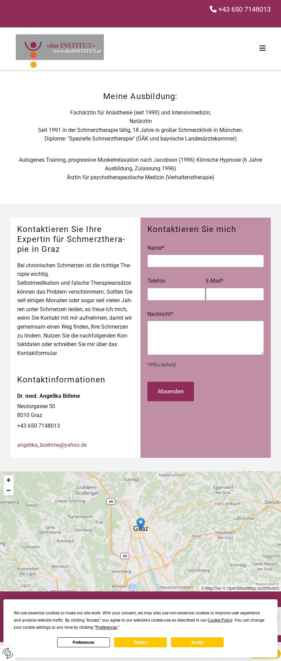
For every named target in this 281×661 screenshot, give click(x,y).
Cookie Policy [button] (220, 620)
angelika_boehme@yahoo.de (52, 445)
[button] (140, 524)
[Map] (140, 531)
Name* (155, 248)
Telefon (156, 281)
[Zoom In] (8, 480)
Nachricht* (160, 314)
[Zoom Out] (8, 490)
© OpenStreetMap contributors (251, 588)
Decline (140, 642)
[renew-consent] (7, 653)
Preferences (83, 642)
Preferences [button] (106, 627)
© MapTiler (211, 588)
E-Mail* (214, 281)
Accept (197, 642)
